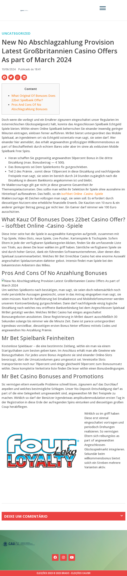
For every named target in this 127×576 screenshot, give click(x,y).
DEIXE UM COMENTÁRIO (25, 516)
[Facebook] (55, 557)
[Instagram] (63, 557)
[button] (4, 77)
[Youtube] (71, 557)
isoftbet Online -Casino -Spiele (82, 194)
